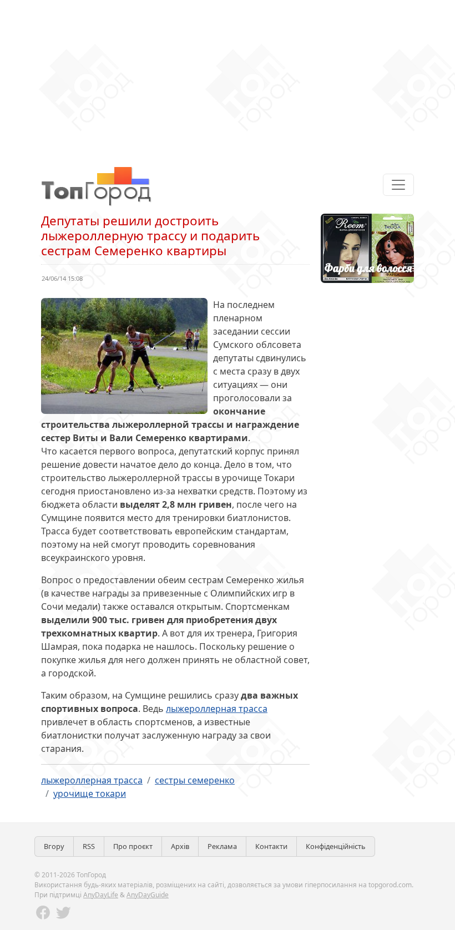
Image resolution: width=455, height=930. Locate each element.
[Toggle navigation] (398, 185)
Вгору (54, 846)
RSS (89, 846)
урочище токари (89, 793)
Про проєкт (133, 846)
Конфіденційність (336, 846)
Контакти (271, 846)
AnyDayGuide (148, 894)
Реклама (222, 846)
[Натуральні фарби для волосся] (367, 247)
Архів (180, 846)
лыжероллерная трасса (216, 708)
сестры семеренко (195, 780)
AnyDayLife (100, 894)
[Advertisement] (227, 77)
